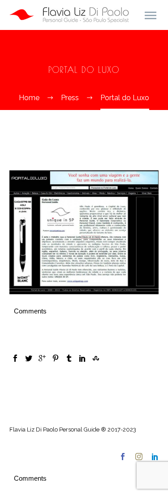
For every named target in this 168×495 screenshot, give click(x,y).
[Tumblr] (69, 358)
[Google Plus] (42, 358)
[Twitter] (28, 358)
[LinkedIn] (82, 358)
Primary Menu (150, 15)
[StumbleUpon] (95, 358)
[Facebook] (15, 358)
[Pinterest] (55, 358)
